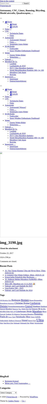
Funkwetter (14, 49)
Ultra (40, 320)
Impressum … (10, 77)
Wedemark (17, 323)
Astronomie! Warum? (18, 40)
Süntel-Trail (32, 321)
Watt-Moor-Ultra (8, 323)
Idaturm (35, 309)
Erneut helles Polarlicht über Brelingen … (21, 277)
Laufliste (13, 64)
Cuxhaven (35, 303)
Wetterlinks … (15, 57)
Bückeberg (11, 303)
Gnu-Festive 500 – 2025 (14, 288)
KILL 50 (12, 311)
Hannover (15, 309)
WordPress (34, 397)
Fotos (12, 35)
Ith (39, 309)
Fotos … (8, 29)
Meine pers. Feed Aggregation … (17, 383)
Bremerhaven (4, 303)
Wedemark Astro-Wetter (19, 44)
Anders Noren (13, 401)
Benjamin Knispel (12, 381)
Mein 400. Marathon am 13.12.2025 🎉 (20, 284)
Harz (20, 309)
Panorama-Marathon (27, 314)
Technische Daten (16, 33)
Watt (1, 323)
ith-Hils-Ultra (5, 311)
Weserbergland (38, 323)
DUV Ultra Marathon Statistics (21, 68)
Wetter (7, 53)
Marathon (37, 311)
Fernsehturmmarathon (16, 306)
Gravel (28, 306)
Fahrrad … (9, 59)
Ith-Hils (43, 309)
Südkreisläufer (4, 321)
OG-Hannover (16, 314)
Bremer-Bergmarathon (35, 300)
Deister (4, 306)
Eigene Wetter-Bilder (18, 55)
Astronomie (9, 38)
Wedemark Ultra (24, 323)
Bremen (25, 300)
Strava (33, 317)
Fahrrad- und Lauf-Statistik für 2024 (18, 290)
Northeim (8, 314)
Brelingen (15, 300)
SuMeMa (37, 317)
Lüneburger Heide (24, 311)
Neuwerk (2, 314)
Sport (13, 317)
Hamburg (36, 306)
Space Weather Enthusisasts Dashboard (25, 51)
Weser (32, 323)
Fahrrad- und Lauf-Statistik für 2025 (18, 286)
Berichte (13, 75)
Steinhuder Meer (23, 316)
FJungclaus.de (5, 6)
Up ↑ (24, 401)
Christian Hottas (22, 303)
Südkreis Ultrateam (15, 321)
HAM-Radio (10, 46)
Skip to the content (7, 1)
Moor (44, 311)
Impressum (14, 79)
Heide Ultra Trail (26, 309)
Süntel (25, 320)
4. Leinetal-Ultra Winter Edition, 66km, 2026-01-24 (24, 275)
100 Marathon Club (5, 300)
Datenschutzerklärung (18, 81)
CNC (7, 31)
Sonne (10, 317)
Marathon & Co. (11, 62)
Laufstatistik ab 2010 (18, 66)
